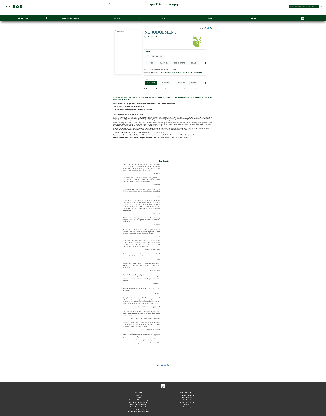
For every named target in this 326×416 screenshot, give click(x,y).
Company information (187, 395)
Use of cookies (187, 400)
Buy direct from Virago (156, 56)
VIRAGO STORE (256, 18)
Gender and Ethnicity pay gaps (139, 400)
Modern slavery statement (138, 404)
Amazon (151, 63)
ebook (193, 83)
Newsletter (302, 18)
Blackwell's (164, 63)
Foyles (194, 63)
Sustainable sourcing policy (139, 407)
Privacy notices (187, 397)
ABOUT (209, 18)
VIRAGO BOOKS (23, 18)
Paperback (166, 83)
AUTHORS (116, 18)
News (163, 18)
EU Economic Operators (139, 409)
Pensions (187, 404)
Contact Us (138, 395)
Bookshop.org (179, 63)
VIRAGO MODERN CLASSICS (70, 18)
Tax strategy (187, 407)
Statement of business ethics (138, 402)
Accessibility (139, 397)
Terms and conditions (187, 402)
